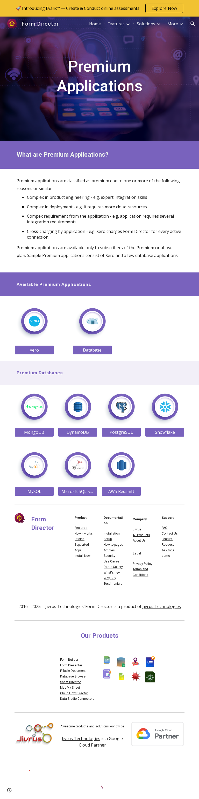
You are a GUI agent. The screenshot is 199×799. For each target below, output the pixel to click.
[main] (99, 78)
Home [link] (95, 24)
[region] (99, 8)
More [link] (172, 24)
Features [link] (116, 24)
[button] (193, 24)
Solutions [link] (146, 24)
